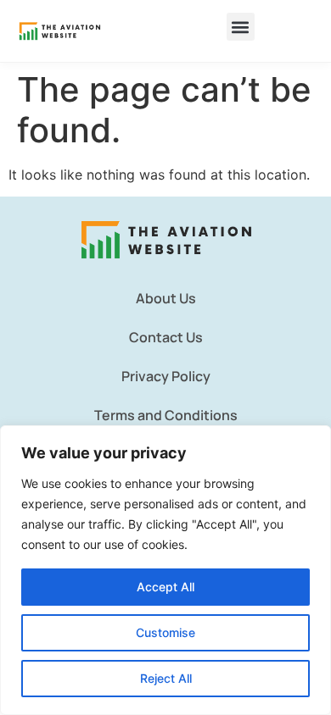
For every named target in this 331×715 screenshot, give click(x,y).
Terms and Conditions (166, 415)
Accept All (165, 586)
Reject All (166, 678)
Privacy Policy (165, 376)
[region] (165, 570)
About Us (166, 298)
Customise (165, 632)
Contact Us (166, 337)
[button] (241, 27)
